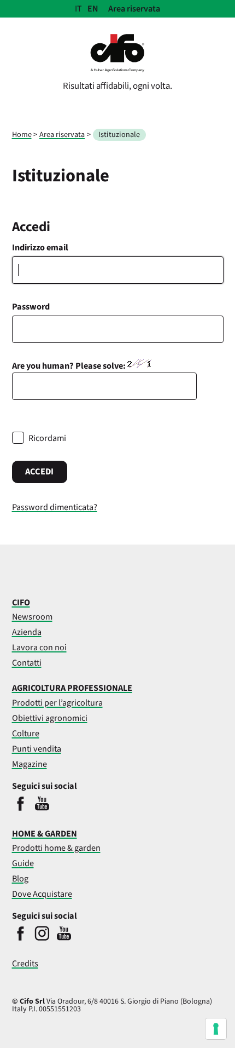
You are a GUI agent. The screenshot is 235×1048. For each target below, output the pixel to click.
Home (22, 134)
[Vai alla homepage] (117, 70)
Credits (25, 963)
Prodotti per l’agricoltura (57, 702)
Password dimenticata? (54, 507)
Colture (25, 733)
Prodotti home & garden (56, 847)
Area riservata (134, 9)
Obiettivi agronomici (49, 718)
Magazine (29, 764)
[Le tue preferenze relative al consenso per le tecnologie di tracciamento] (215, 1028)
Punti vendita (36, 748)
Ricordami (47, 438)
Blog (20, 878)
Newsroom (32, 616)
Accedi (39, 471)
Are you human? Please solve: (69, 365)
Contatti (27, 662)
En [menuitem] (92, 9)
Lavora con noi (39, 647)
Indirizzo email (40, 247)
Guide (23, 863)
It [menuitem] (78, 9)
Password (31, 306)
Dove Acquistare (42, 893)
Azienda (27, 632)
